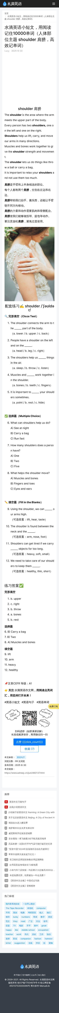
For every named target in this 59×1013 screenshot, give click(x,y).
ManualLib (45, 986)
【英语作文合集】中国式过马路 (24, 880)
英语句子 (21, 757)
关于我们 (17, 975)
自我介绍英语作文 (17, 807)
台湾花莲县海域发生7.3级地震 (23, 864)
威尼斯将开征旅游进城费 (20, 833)
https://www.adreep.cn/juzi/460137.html (24, 773)
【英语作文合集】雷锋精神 (22, 885)
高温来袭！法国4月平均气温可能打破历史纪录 (30, 843)
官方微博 (26, 975)
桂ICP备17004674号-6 (28, 982)
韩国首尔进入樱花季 (18, 822)
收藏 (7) (29, 748)
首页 (6, 13)
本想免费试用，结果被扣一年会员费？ (28, 875)
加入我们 (41, 975)
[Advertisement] (29, 79)
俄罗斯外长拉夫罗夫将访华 (21, 828)
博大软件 (35, 986)
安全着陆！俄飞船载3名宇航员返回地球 (27, 838)
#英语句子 (28, 702)
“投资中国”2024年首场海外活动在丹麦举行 (29, 849)
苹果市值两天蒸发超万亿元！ (22, 854)
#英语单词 (43, 702)
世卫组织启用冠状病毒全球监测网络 (27, 859)
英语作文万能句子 (17, 801)
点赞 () (29, 741)
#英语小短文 (12, 702)
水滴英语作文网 (24, 690)
